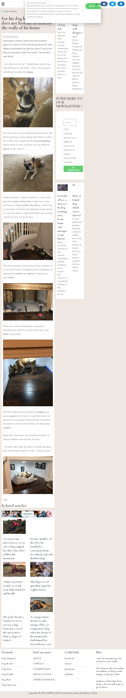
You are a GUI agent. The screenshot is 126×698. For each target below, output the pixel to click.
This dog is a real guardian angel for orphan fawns (40, 585)
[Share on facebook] (104, 4)
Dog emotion (10, 11)
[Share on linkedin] (121, 4)
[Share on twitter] (112, 4)
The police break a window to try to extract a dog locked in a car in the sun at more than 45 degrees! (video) (13, 628)
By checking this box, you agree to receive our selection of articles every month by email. (70, 145)
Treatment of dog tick (63, 24)
